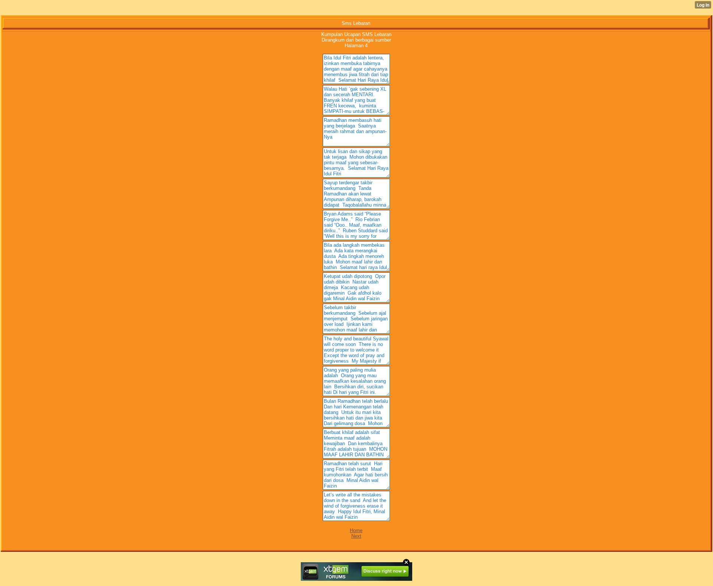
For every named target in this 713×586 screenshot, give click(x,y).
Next (356, 536)
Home (356, 530)
